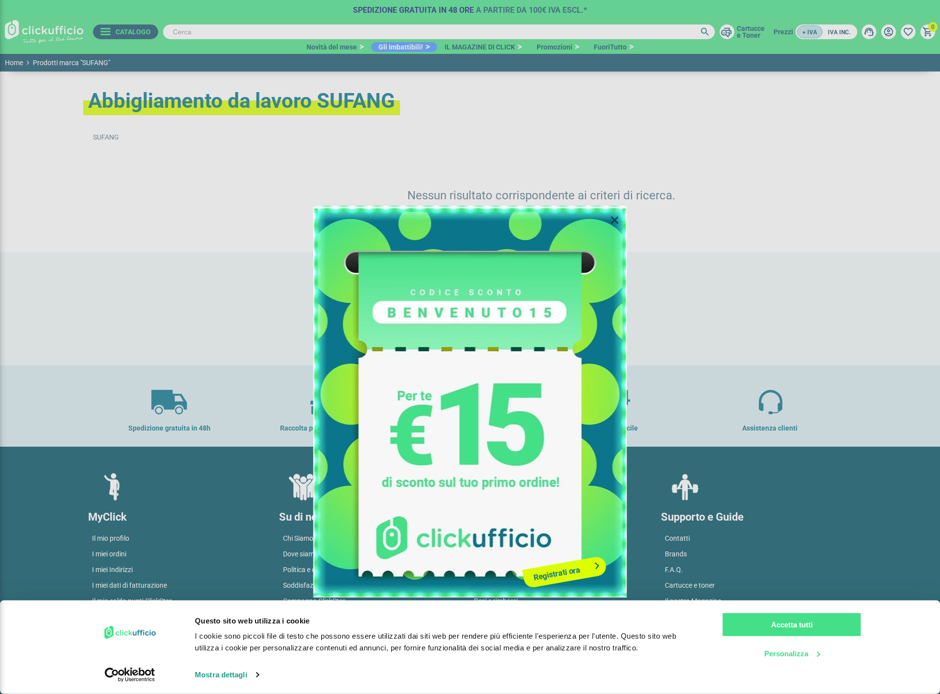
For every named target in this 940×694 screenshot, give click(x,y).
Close (615, 220)
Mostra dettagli (221, 674)
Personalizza (786, 653)
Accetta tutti (792, 625)
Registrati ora (557, 573)
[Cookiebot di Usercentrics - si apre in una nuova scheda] (130, 675)
